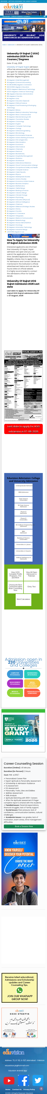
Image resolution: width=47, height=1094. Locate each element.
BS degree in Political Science (17, 103)
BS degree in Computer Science (17, 170)
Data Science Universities (23, 499)
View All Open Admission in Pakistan (31, 574)
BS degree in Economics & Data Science (20, 181)
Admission (11, 45)
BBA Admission (23, 532)
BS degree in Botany (13, 110)
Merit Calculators (23, 599)
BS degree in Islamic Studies (16, 179)
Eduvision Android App (18, 1070)
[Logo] (23, 1051)
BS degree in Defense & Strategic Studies (21, 207)
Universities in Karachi (23, 551)
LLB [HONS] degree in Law (15, 232)
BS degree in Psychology (15, 197)
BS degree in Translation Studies (18, 119)
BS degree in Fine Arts (14, 211)
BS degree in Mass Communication (19, 115)
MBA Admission (23, 492)
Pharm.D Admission (23, 512)
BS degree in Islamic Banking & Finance (20, 138)
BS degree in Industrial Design (17, 230)
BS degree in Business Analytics (18, 184)
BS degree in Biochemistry (15, 154)
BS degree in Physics (14, 174)
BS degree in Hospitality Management (20, 156)
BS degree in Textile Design (16, 188)
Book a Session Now (24, 826)
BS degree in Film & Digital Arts (17, 140)
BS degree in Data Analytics (16, 142)
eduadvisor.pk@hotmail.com (17, 1065)
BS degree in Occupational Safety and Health (22, 167)
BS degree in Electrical (14, 151)
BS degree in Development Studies (18, 177)
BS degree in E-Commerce (16, 213)
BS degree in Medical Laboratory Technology (22, 112)
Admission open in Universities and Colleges (23, 662)
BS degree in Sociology (14, 225)
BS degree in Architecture (15, 161)
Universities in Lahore (23, 544)
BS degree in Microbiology (15, 133)
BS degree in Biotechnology (16, 220)
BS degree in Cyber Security (16, 172)
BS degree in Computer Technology (19, 126)
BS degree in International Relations (19, 163)
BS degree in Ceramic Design (17, 193)
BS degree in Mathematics (16, 186)
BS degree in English (14, 124)
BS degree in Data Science (16, 147)
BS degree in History (13, 209)
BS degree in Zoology (14, 128)
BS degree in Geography (15, 216)
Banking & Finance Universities (23, 538)
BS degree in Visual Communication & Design (22, 165)
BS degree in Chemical (14, 204)
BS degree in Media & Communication (20, 218)
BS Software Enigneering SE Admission (24, 525)
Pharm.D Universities (23, 519)
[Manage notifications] (41, 1089)
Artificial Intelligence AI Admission (23, 558)
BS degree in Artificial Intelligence (18, 202)
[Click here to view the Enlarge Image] (23, 386)
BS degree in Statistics (14, 158)
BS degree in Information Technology (19, 227)
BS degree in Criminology (15, 121)
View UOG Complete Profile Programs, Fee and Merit (15, 575)
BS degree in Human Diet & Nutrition (19, 223)
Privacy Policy (29, 1089)
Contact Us (16, 1089)
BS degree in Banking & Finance (17, 190)
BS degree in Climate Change (17, 195)
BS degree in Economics (15, 144)
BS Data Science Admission (23, 506)
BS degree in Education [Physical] (18, 200)
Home (4, 45)
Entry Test (32, 587)
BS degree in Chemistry (15, 149)
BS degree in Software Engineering (18, 131)
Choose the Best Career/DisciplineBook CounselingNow (15, 587)
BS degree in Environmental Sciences (19, 135)
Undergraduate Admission (24, 486)
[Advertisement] (23, 79)
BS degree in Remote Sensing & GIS (19, 117)
